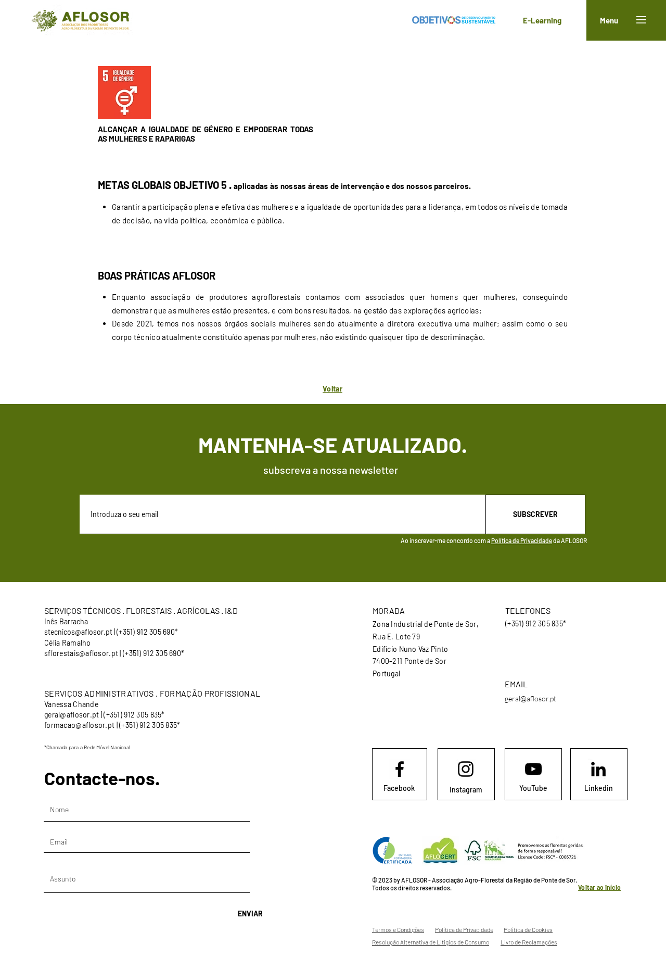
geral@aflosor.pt (71, 714)
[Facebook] (399, 769)
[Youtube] (533, 769)
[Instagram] (465, 769)
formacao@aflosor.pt (79, 725)
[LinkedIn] (598, 769)
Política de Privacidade (521, 540)
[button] (641, 19)
